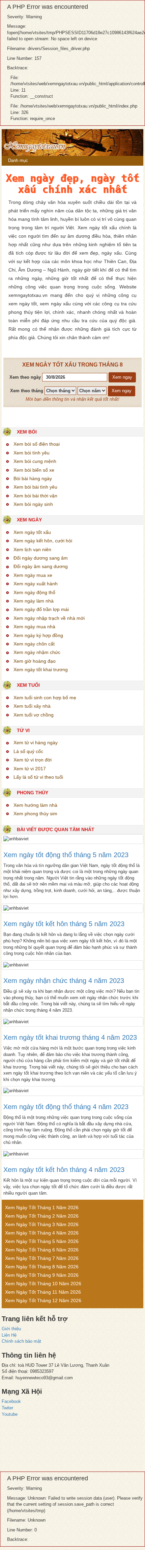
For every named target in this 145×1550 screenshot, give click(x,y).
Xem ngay (122, 377)
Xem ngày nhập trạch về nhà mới (49, 618)
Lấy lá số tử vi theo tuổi (38, 777)
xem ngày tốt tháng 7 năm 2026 (42, 1258)
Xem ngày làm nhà (33, 601)
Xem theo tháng (26, 390)
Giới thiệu (11, 1328)
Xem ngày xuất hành (35, 583)
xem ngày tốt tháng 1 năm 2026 (42, 1207)
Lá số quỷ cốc (28, 751)
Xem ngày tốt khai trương (40, 669)
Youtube (10, 1414)
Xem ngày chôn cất (34, 644)
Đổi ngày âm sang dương (40, 566)
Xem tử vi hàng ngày (35, 742)
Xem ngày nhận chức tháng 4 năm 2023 (63, 980)
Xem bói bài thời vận (35, 495)
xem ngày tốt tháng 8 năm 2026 (42, 1266)
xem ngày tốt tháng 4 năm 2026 (42, 1233)
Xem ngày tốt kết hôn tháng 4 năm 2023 (63, 1169)
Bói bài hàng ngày (32, 478)
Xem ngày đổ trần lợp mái (41, 609)
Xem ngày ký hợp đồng (38, 635)
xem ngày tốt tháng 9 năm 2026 (42, 1275)
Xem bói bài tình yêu (35, 487)
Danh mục (17, 160)
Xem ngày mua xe (32, 575)
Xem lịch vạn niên (32, 549)
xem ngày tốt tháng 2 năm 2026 (42, 1216)
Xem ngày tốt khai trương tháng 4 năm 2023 (70, 1037)
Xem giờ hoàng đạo (34, 661)
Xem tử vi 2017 (29, 768)
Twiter (7, 1407)
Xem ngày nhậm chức (36, 652)
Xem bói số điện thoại (36, 444)
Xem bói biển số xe (33, 470)
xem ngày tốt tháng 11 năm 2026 (43, 1292)
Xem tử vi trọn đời (32, 759)
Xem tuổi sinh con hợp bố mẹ (44, 697)
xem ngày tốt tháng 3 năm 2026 (42, 1224)
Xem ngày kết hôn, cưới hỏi (42, 540)
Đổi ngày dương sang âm (40, 558)
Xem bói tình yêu (31, 452)
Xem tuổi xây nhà (32, 706)
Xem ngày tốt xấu (32, 532)
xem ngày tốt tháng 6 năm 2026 (42, 1249)
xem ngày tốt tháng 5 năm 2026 (42, 1241)
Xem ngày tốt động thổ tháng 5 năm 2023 (65, 855)
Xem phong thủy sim (35, 813)
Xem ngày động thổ (34, 592)
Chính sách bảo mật (21, 1341)
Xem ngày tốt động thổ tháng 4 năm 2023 (65, 1106)
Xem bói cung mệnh (34, 461)
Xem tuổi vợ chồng (33, 715)
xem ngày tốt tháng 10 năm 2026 (43, 1283)
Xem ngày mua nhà (34, 626)
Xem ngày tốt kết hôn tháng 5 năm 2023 (63, 923)
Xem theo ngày (25, 377)
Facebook (11, 1401)
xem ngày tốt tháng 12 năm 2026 (43, 1300)
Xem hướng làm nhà (35, 805)
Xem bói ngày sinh (33, 504)
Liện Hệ (9, 1335)
